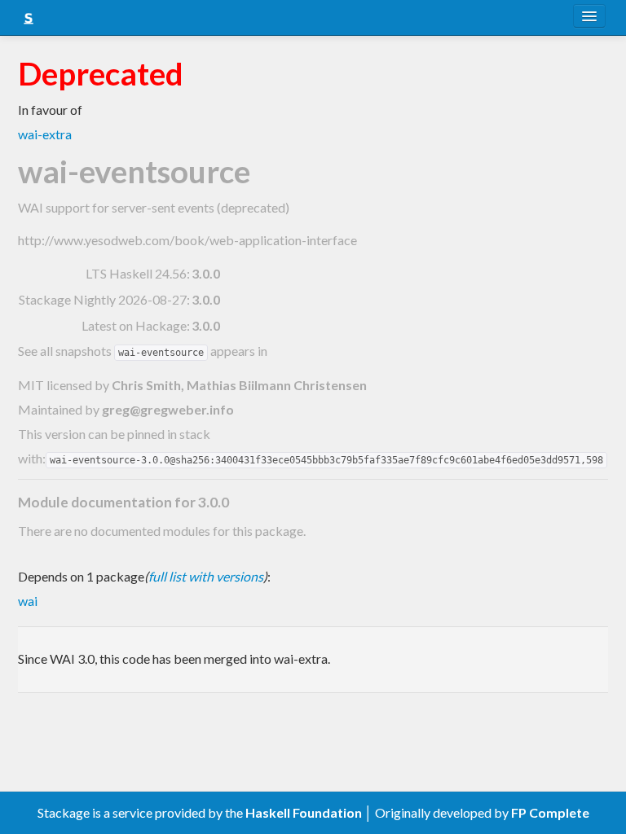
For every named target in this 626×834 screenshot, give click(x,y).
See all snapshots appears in (142, 350)
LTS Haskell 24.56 (136, 273)
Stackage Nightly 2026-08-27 (103, 299)
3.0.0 (206, 273)
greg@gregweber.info (168, 409)
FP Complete (550, 812)
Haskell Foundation (303, 812)
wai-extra (45, 134)
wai (27, 600)
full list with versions (205, 576)
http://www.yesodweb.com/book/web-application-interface (187, 240)
